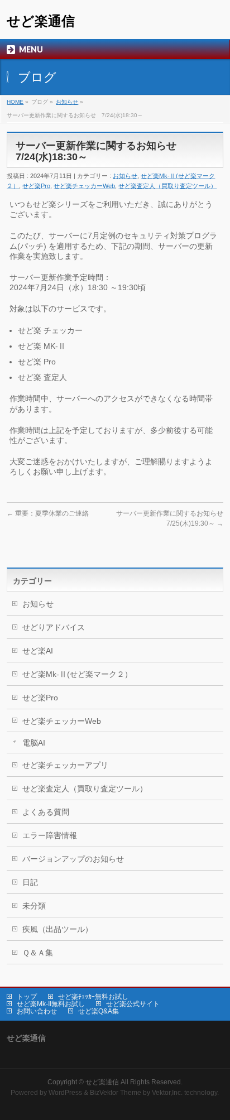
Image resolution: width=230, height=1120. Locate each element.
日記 (30, 882)
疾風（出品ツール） (57, 929)
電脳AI (33, 742)
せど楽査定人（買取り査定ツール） (167, 185)
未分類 (34, 905)
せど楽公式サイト (133, 1004)
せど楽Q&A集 (98, 1011)
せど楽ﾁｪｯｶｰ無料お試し (93, 997)
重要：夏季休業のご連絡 (48, 513)
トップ (27, 997)
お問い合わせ (37, 1011)
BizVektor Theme (115, 1093)
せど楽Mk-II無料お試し (51, 1004)
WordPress (65, 1093)
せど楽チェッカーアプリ (65, 765)
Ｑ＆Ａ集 (37, 952)
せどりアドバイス (53, 627)
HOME (15, 102)
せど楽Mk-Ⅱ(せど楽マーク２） (77, 674)
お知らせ (67, 102)
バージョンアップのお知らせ (73, 858)
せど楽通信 (41, 20)
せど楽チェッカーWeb (84, 185)
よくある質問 (45, 811)
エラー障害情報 (49, 835)
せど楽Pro (36, 185)
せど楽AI (37, 650)
